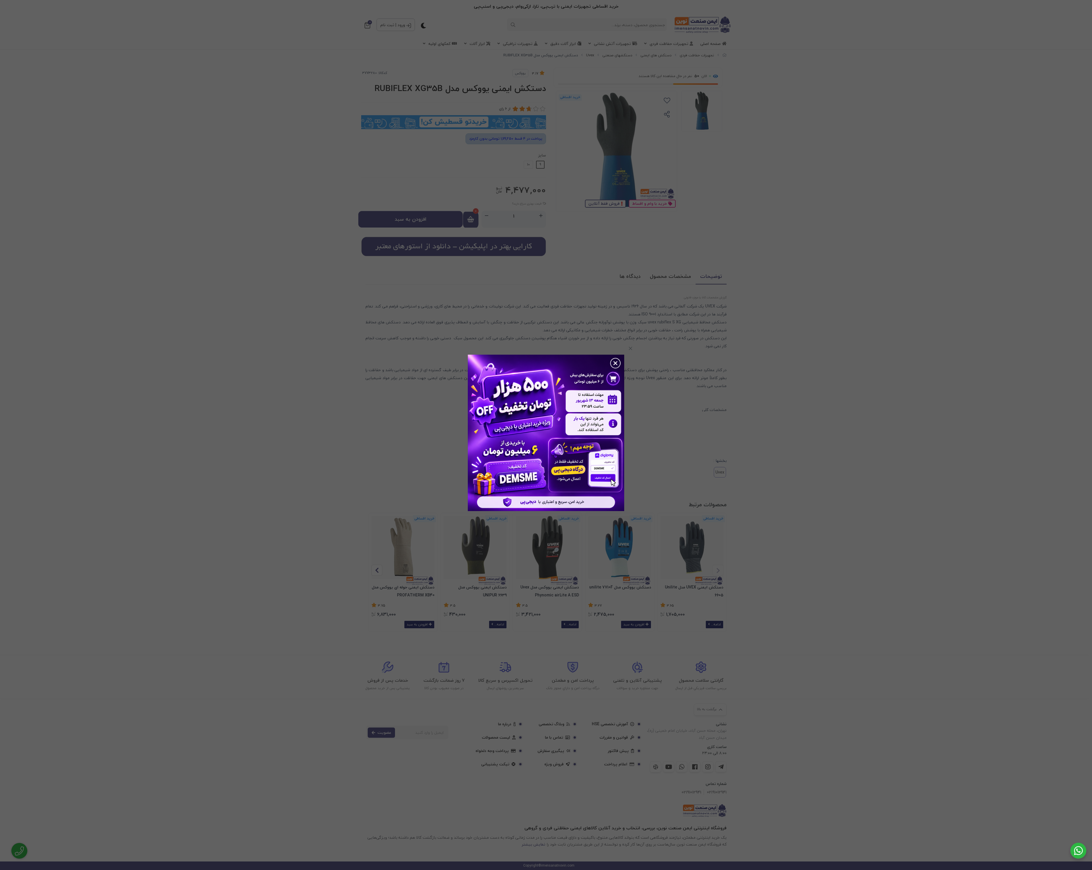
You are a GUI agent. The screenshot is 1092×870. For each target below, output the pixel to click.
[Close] (630, 348)
